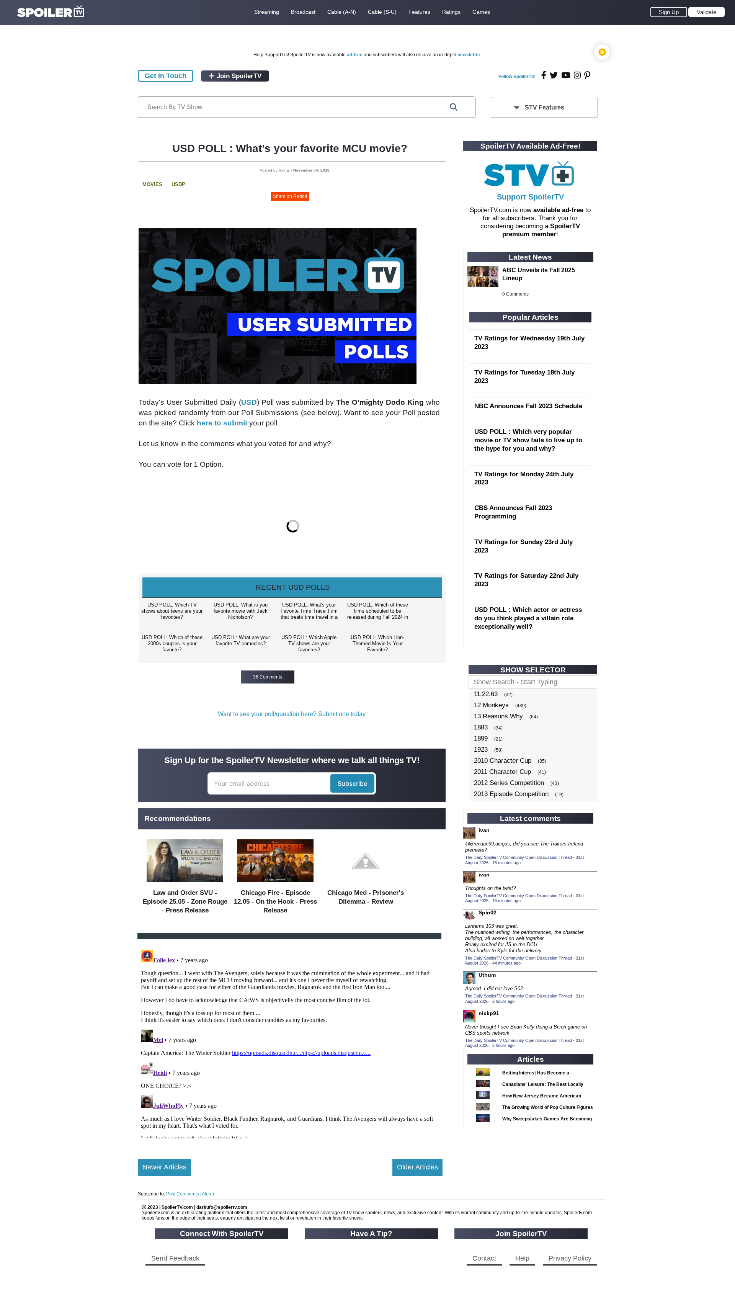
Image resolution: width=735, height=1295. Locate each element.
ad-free (355, 54)
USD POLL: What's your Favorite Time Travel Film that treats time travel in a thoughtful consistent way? (309, 611)
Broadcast (303, 12)
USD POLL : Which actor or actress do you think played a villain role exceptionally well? (528, 618)
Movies (152, 184)
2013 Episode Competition (511, 794)
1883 (481, 727)
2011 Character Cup (502, 771)
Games (481, 12)
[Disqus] (290, 1042)
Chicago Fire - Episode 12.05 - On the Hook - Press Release (275, 901)
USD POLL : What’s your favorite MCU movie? (289, 148)
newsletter (468, 54)
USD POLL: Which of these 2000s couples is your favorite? (172, 643)
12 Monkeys (491, 705)
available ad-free (558, 210)
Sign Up (669, 12)
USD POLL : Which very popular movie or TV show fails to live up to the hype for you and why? (528, 440)
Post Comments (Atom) (190, 1194)
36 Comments (267, 677)
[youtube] (566, 75)
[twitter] (554, 75)
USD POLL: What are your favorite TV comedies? (240, 640)
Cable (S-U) (382, 12)
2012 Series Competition (509, 782)
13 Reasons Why (498, 716)
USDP (178, 184)
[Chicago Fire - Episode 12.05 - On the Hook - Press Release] (275, 884)
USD (249, 402)
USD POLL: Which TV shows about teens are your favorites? (172, 611)
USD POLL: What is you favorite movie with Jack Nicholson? (241, 611)
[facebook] (543, 75)
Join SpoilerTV (238, 76)
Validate (706, 12)
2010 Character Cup (502, 760)
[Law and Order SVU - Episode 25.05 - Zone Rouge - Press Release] (185, 884)
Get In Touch (165, 76)
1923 (481, 749)
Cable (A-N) (341, 12)
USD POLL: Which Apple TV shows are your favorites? (308, 643)
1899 (481, 738)
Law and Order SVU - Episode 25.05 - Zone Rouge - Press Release (185, 901)
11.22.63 (486, 694)
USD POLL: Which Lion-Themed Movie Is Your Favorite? (377, 643)
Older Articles (417, 1167)
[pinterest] (587, 75)
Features (419, 12)
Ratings (451, 12)
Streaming (266, 12)
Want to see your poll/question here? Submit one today (292, 714)
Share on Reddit (290, 196)
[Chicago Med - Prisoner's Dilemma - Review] (365, 884)
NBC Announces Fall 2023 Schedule (528, 406)
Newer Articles (164, 1167)
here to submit (222, 423)
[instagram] (577, 75)
